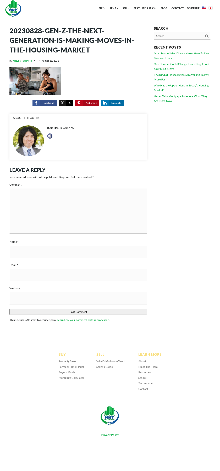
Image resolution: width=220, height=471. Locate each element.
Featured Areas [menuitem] (144, 8)
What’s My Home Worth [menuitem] (111, 361)
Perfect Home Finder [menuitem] (71, 366)
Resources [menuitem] (144, 372)
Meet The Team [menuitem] (148, 366)
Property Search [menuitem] (68, 361)
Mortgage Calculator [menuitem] (71, 377)
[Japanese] (211, 8)
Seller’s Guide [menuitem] (104, 366)
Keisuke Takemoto (22, 60)
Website (14, 288)
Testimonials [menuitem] (146, 383)
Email (13, 264)
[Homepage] (110, 415)
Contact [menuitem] (177, 8)
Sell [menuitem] (125, 8)
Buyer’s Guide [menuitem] (66, 372)
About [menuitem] (142, 361)
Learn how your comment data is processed (83, 319)
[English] (205, 8)
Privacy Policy (110, 434)
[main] (110, 175)
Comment (15, 184)
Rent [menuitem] (113, 8)
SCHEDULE (193, 8)
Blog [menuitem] (164, 8)
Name (14, 241)
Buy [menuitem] (101, 8)
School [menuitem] (142, 377)
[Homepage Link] (13, 8)
